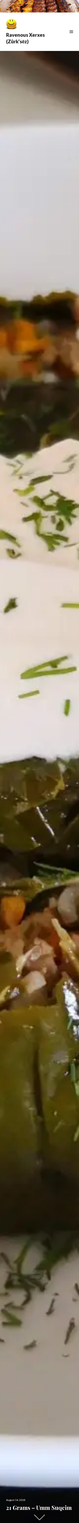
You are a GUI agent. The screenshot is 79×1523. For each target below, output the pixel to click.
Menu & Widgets (71, 36)
